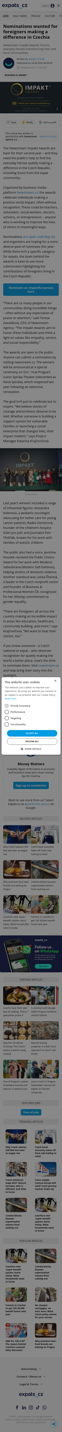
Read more (10, 698)
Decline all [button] (32, 741)
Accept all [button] (32, 733)
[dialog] (31, 716)
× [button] (55, 681)
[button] (31, 749)
